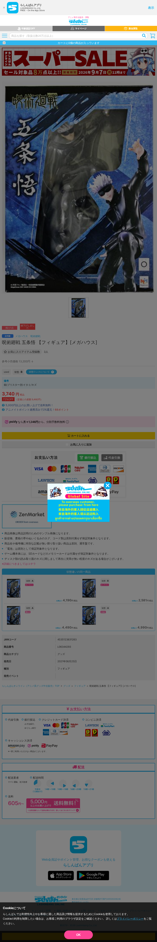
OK (78, 934)
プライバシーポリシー (130, 918)
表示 (151, 8)
